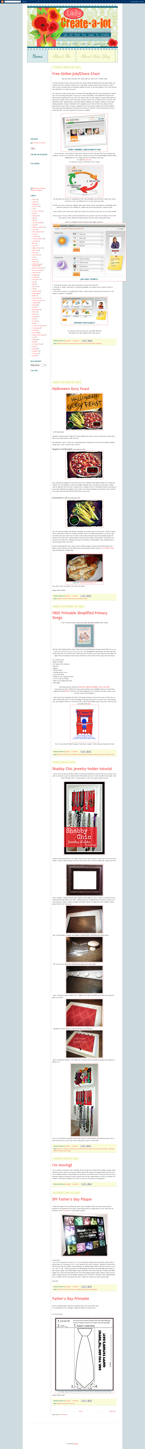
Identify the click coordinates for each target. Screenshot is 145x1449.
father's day (71, 1289)
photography (93, 1289)
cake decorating (73, 1149)
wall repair (35, 353)
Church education (72, 754)
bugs (33, 220)
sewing (34, 339)
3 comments (74, 1146)
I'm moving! (62, 1165)
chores (70, 343)
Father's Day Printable (70, 1298)
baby (33, 213)
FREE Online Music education (85, 754)
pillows (34, 312)
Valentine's (35, 351)
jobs (73, 343)
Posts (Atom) (63, 1414)
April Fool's (35, 206)
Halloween (80, 598)
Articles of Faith (36, 211)
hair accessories (96, 1149)
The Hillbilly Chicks (108, 548)
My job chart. (87, 160)
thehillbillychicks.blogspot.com (88, 582)
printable (34, 316)
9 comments (75, 1184)
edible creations (72, 598)
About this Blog (95, 56)
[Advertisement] (84, 364)
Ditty (33, 243)
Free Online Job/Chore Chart (76, 73)
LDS (33, 289)
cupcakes (35, 241)
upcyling (68, 1151)
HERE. (89, 704)
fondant (34, 262)
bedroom (66, 1149)
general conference (99, 754)
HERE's (67, 691)
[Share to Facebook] (89, 341)
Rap (33, 323)
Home (38, 56)
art (62, 1149)
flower (34, 259)
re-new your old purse (38, 325)
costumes (35, 236)
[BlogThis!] (85, 341)
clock (33, 234)
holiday (85, 598)
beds (33, 218)
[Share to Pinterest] (91, 341)
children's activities (62, 343)
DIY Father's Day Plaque (72, 1199)
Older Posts (112, 1411)
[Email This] (83, 341)
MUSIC (109, 754)
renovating (35, 332)
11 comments (75, 340)
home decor (104, 1149)
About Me (62, 56)
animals (34, 199)
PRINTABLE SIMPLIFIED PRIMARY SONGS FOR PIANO (94, 687)
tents (33, 346)
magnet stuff (35, 291)
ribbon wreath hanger (38, 335)
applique (34, 204)
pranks (34, 314)
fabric (90, 1149)
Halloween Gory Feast (70, 388)
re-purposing (61, 1151)
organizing (99, 343)
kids (76, 343)
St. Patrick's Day (36, 344)
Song (113, 754)
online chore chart (90, 343)
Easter (34, 245)
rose (33, 337)
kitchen (34, 286)
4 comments (75, 1286)
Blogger (76, 1443)
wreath (34, 355)
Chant (34, 225)
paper (88, 1289)
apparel (59, 1149)
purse (33, 319)
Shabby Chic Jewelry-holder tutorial (82, 768)
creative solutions (83, 1149)
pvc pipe (34, 321)
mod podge (78, 1289)
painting (55, 1151)
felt (33, 257)
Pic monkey (65, 1210)
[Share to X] (87, 341)
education (35, 250)
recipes (34, 330)
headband (35, 275)
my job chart (81, 343)
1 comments (74, 596)
